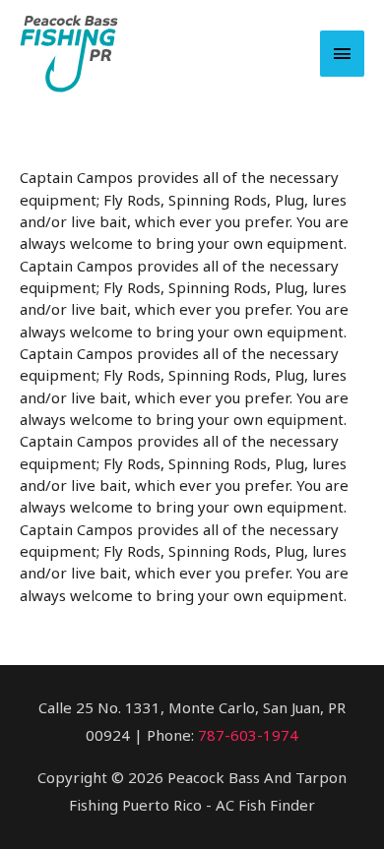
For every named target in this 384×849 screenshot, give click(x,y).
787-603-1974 (248, 735)
